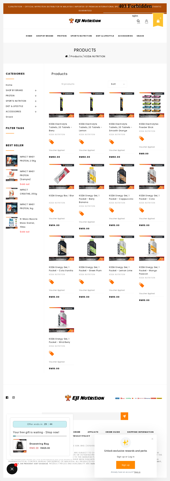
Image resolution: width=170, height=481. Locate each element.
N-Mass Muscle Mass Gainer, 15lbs (28, 223)
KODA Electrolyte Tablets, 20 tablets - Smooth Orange (120, 127)
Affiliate (93, 432)
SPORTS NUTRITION (81, 35)
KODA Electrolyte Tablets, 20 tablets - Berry (60, 127)
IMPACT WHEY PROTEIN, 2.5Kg (28, 158)
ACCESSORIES (18, 111)
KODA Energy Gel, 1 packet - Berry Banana (89, 199)
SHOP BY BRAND (44, 35)
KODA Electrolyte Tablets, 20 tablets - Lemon (90, 127)
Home (29, 35)
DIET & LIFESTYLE (19, 106)
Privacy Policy (81, 436)
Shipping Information (140, 432)
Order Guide (112, 432)
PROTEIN (62, 35)
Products (76, 56)
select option (146, 123)
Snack (9, 116)
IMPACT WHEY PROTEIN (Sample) (27, 175)
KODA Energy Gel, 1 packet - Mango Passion (149, 270)
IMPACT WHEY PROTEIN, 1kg (27, 206)
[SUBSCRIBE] (124, 416)
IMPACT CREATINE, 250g (28, 191)
